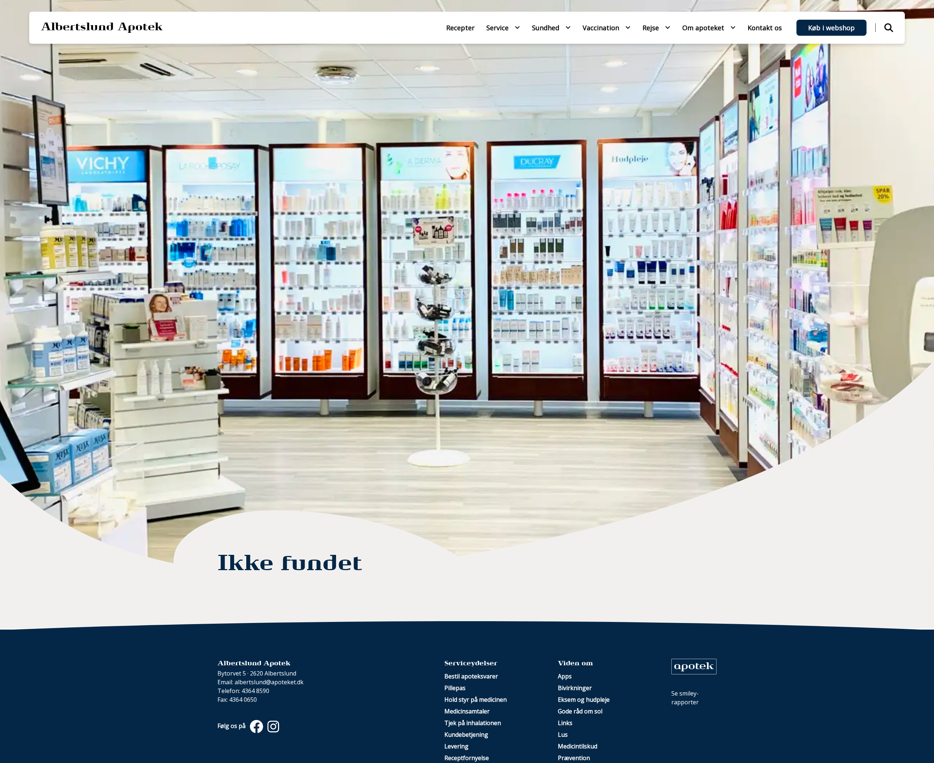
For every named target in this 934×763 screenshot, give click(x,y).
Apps (565, 676)
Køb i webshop (831, 27)
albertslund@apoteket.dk (269, 682)
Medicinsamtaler (467, 711)
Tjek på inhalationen (472, 723)
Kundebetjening (466, 735)
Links (565, 723)
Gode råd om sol (580, 711)
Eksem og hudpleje (584, 700)
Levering (456, 746)
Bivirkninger (575, 688)
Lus (563, 735)
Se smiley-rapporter (685, 697)
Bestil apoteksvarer (471, 676)
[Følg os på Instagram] (272, 726)
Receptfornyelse (466, 758)
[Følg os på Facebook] (256, 726)
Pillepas (455, 688)
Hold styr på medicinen (475, 700)
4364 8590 (255, 691)
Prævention (574, 758)
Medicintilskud (577, 746)
